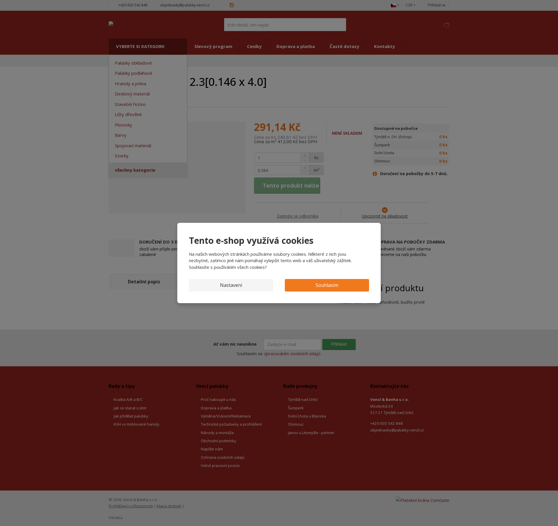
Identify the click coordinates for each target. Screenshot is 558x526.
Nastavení (231, 285)
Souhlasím (327, 285)
